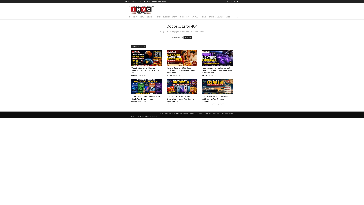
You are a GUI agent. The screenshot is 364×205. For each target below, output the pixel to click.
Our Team (192, 113)
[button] (236, 17)
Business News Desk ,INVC (208, 104)
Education (133, 1)
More (228, 17)
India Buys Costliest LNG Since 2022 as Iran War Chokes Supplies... (215, 98)
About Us (186, 113)
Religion (127, 1)
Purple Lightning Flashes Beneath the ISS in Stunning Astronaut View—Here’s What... (217, 70)
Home (128, 17)
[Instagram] (228, 1)
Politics (158, 17)
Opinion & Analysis (216, 17)
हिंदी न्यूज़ (164, 1)
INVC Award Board (156, 1)
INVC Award (147, 1)
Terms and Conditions (227, 113)
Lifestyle (195, 17)
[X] (234, 1)
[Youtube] (237, 1)
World (142, 17)
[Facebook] (225, 1)
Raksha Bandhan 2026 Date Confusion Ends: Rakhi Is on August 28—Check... (182, 70)
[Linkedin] (231, 1)
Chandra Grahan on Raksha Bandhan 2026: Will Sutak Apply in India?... (146, 70)
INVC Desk (134, 75)
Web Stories (140, 1)
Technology (184, 17)
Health (203, 17)
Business (166, 17)
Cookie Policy (216, 113)
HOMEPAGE (188, 37)
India (135, 17)
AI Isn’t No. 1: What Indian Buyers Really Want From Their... (145, 97)
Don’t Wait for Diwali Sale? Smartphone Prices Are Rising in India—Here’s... (180, 98)
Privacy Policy (207, 113)
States (149, 17)
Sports (174, 17)
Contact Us (199, 113)
